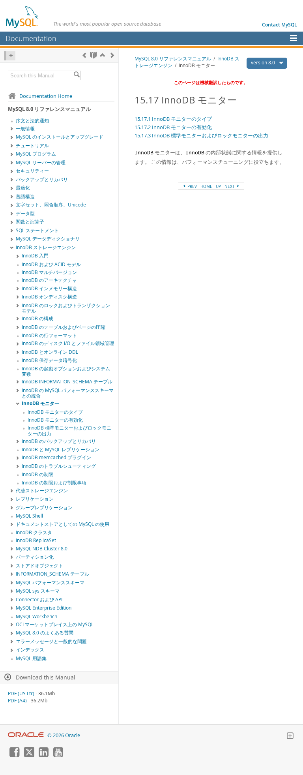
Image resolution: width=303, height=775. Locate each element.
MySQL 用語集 (31, 658)
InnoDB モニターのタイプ (55, 412)
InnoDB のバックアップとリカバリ (59, 441)
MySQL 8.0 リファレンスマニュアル (173, 59)
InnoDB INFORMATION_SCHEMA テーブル (67, 381)
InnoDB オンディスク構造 (49, 296)
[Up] (102, 55)
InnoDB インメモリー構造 (49, 288)
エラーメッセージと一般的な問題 (51, 641)
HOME (206, 186)
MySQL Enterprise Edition (43, 607)
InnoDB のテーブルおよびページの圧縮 (63, 327)
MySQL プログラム (36, 153)
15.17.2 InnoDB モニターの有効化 (173, 127)
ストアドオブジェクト (39, 565)
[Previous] (84, 55)
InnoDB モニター (40, 403)
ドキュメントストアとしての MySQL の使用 (62, 524)
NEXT (230, 186)
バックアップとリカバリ (42, 179)
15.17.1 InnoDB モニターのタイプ (173, 118)
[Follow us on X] (28, 755)
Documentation (31, 38)
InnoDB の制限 (37, 474)
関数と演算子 (30, 221)
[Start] (93, 55)
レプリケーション (35, 498)
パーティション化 (35, 557)
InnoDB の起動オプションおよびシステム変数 (66, 371)
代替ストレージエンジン (42, 490)
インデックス (30, 649)
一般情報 (25, 128)
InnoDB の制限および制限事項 (54, 482)
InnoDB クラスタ (34, 532)
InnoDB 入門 (35, 255)
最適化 (23, 187)
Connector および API (39, 599)
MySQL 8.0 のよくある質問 (44, 632)
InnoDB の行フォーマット (49, 335)
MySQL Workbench (36, 616)
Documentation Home (45, 95)
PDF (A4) (17, 701)
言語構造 (25, 196)
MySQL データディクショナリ (48, 238)
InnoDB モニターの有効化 (55, 420)
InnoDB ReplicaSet (36, 540)
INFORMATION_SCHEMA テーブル (52, 573)
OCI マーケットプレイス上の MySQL (55, 624)
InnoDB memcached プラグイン (56, 457)
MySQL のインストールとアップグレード (59, 136)
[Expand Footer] (290, 736)
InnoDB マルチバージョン (49, 272)
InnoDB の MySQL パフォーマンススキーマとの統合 (68, 393)
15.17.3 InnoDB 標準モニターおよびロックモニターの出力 (201, 135)
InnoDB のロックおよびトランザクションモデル (66, 308)
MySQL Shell (29, 515)
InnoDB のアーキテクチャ (49, 280)
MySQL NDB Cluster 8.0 (41, 548)
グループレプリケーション (44, 507)
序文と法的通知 (32, 120)
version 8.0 (263, 63)
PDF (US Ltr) (21, 693)
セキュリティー (32, 170)
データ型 (25, 213)
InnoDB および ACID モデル (51, 264)
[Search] (76, 75)
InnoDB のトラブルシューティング (59, 466)
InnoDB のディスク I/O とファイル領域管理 (68, 343)
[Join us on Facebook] (14, 755)
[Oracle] (26, 735)
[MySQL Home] (22, 16)
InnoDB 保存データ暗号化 (49, 360)
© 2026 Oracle (63, 735)
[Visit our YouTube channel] (58, 755)
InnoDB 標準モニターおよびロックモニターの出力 (69, 430)
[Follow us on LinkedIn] (43, 755)
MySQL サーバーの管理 (40, 162)
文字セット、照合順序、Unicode (51, 204)
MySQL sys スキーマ (38, 590)
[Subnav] (12, 129)
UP (218, 186)
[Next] (112, 55)
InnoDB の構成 (37, 318)
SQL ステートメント (37, 230)
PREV (191, 186)
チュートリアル (32, 145)
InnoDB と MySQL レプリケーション (60, 449)
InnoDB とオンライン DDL (50, 352)
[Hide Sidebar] (9, 55)
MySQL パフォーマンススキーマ (50, 582)
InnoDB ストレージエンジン (46, 247)
